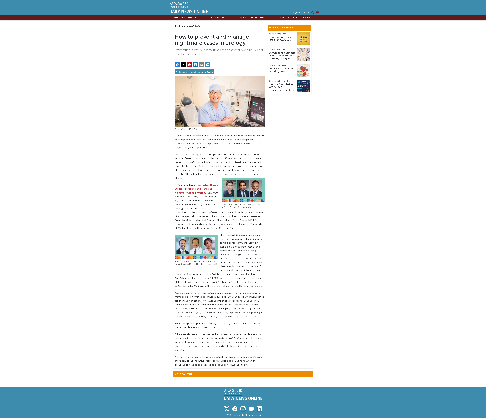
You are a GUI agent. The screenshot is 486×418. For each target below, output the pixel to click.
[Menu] (317, 12)
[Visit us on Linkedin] (259, 408)
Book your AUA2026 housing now (281, 70)
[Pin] (189, 64)
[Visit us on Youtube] (251, 408)
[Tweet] (183, 64)
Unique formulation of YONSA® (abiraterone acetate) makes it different (282, 87)
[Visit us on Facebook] (234, 408)
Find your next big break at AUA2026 (280, 38)
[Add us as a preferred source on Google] (207, 64)
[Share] (177, 64)
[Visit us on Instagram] (243, 408)
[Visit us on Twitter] (226, 408)
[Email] (201, 64)
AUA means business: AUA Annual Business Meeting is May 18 (282, 55)
